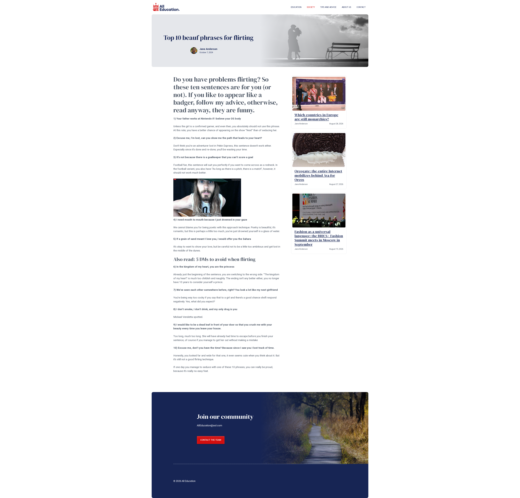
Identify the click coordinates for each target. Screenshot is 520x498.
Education (296, 7)
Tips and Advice (328, 7)
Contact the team (210, 440)
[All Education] (166, 7)
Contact (361, 7)
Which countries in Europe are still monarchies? (316, 117)
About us (346, 7)
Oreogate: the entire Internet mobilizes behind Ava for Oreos (318, 175)
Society (311, 7)
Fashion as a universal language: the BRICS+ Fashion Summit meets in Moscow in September (319, 238)
